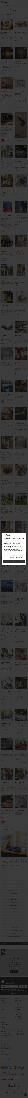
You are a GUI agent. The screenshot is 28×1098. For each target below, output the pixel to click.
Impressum (7, 555)
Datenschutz (19, 557)
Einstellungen (11, 557)
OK (14, 561)
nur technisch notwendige (17, 555)
